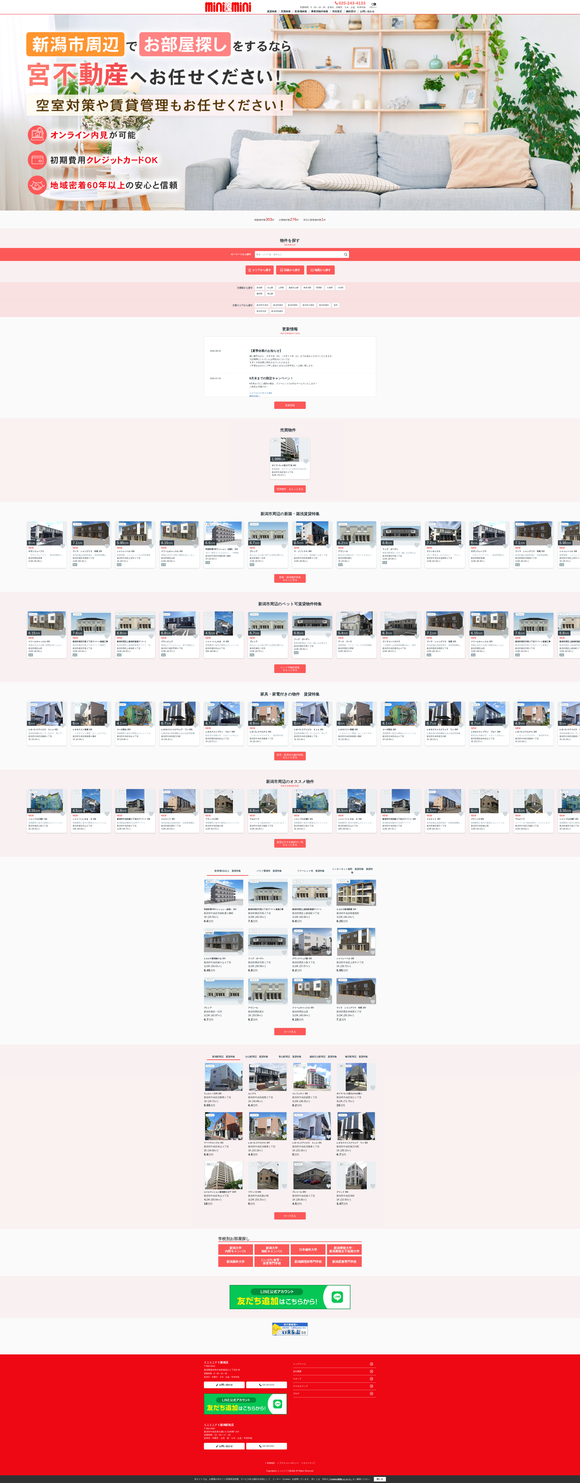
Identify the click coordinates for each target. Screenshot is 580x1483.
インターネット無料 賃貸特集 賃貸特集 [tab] (352, 871)
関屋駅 (319, 287)
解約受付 (351, 11)
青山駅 (270, 293)
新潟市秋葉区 (277, 311)
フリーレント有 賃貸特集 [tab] (310, 870)
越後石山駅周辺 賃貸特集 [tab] (323, 1056)
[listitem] (290, 458)
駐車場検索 (301, 11)
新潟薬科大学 (236, 1261)
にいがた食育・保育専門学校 (271, 1261)
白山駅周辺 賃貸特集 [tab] (256, 1056)
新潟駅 (260, 287)
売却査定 (337, 11)
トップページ (299, 1364)
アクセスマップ (300, 1386)
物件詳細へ (254, 396)
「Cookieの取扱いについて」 (340, 1479)
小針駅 (340, 287)
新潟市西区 (293, 305)
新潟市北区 (261, 311)
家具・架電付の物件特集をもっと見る (290, 756)
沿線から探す (292, 270)
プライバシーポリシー (289, 1463)
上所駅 (281, 287)
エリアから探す (261, 270)
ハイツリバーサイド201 (260, 393)
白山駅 (270, 287)
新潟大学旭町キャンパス (271, 1249)
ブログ (296, 1393)
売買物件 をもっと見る (290, 489)
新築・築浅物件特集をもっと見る (290, 578)
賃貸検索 (272, 11)
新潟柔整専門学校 (344, 1261)
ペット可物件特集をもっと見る (290, 668)
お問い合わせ (367, 11)
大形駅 (330, 287)
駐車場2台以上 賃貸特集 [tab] (228, 870)
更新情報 (290, 405)
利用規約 (271, 1463)
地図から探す (322, 270)
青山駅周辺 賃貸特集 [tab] (290, 1056)
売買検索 (286, 11)
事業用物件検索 (319, 11)
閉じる (380, 1479)
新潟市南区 (324, 305)
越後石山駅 (294, 287)
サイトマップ (309, 1463)
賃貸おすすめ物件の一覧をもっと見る (290, 843)
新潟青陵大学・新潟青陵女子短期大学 (344, 1249)
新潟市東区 (278, 305)
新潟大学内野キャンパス (235, 1249)
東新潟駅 (307, 287)
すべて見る (290, 1032)
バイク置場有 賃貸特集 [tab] (269, 870)
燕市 (336, 305)
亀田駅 (260, 293)
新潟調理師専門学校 (308, 1261)
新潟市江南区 (308, 305)
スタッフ (297, 1379)
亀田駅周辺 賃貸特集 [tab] (356, 1056)
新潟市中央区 (262, 305)
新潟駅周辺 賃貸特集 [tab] (223, 1056)
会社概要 (297, 1371)
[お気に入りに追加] (306, 461)
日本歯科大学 (308, 1249)
